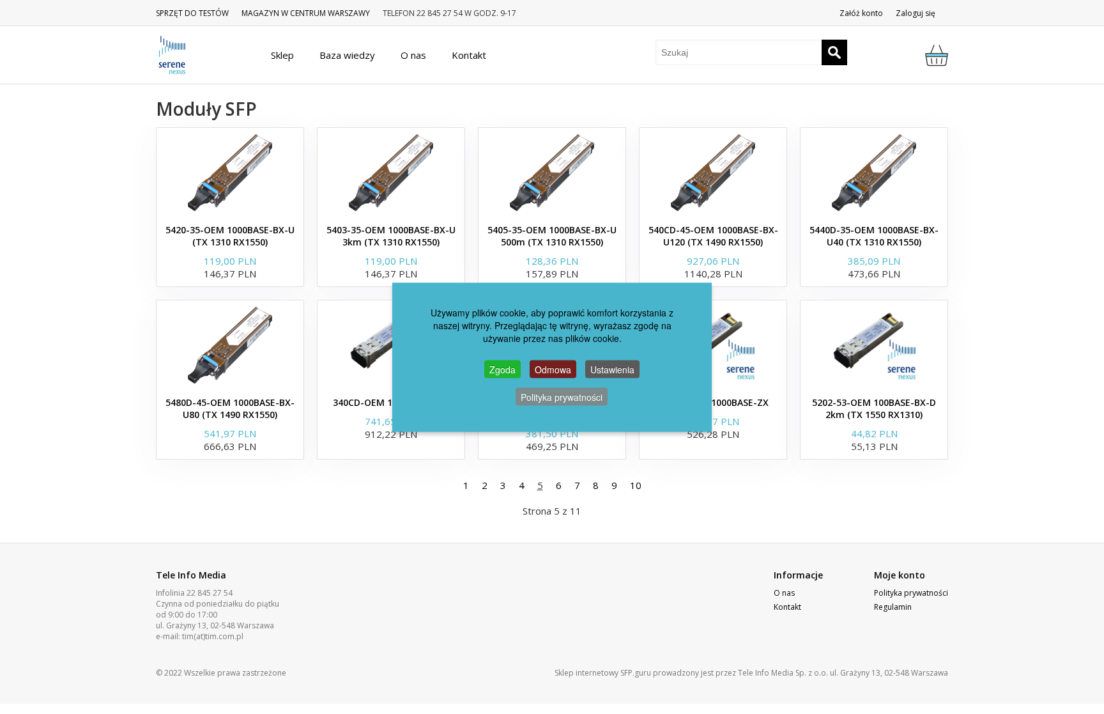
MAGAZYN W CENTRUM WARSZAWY (305, 13)
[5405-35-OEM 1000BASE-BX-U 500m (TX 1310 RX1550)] (552, 172)
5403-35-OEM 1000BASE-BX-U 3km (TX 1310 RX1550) (391, 236)
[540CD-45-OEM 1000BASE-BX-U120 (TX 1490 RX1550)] (713, 172)
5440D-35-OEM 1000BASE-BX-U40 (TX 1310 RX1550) (874, 236)
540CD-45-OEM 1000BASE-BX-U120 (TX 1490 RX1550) (713, 236)
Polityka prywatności (911, 592)
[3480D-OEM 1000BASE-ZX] (713, 345)
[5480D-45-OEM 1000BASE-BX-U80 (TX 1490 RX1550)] (230, 345)
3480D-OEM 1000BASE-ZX (713, 402)
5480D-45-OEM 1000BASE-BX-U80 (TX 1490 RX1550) (230, 408)
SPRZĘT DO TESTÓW (192, 13)
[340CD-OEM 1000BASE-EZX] (391, 345)
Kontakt (787, 606)
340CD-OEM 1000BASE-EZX (391, 402)
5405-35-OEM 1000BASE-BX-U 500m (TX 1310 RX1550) (552, 236)
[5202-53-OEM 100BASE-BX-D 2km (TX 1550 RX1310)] (874, 345)
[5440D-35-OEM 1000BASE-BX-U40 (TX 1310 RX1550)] (874, 172)
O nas (784, 592)
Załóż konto (861, 13)
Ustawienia (612, 368)
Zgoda (502, 368)
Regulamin (893, 606)
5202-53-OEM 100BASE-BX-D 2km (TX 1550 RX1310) (874, 408)
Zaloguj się (915, 13)
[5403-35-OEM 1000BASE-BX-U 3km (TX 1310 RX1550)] (391, 172)
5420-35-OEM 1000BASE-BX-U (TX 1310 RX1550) (230, 236)
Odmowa (553, 368)
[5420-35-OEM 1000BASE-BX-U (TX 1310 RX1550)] (230, 172)
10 (635, 485)
